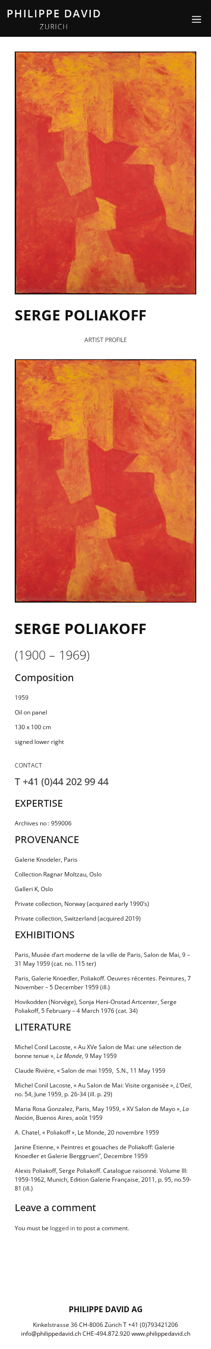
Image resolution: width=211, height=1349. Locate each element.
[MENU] (190, 19)
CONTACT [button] (28, 765)
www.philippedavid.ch (161, 1333)
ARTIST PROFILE (105, 340)
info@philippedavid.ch (51, 1333)
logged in (62, 1228)
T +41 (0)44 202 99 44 (61, 781)
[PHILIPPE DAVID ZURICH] (54, 19)
